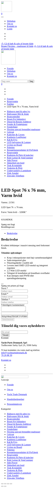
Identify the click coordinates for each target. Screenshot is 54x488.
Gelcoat (10, 132)
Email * (4, 294)
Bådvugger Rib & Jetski (18, 114)
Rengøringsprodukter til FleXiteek (22, 150)
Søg (31, 81)
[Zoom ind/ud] (2, 483)
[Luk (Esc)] (11, 483)
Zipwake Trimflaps (15, 176)
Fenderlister (12, 127)
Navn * (4, 288)
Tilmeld (5, 335)
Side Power (12, 160)
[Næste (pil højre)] (5, 486)
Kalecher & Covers (15, 134)
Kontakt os (12, 26)
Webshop (11, 21)
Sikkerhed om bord (15, 163)
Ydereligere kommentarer (12, 305)
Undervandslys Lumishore (19, 170)
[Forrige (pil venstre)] (2, 486)
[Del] (8, 483)
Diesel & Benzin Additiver (19, 122)
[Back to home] (6, 11)
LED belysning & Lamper (19, 142)
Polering (11, 147)
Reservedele (12, 101)
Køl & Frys (12, 140)
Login (9, 29)
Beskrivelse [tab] (12, 233)
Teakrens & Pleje (14, 168)
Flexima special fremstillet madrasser (23, 129)
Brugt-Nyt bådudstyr (16, 119)
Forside (10, 68)
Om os (10, 23)
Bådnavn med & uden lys (18, 111)
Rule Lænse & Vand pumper (20, 158)
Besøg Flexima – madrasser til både (17, 46)
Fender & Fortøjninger (17, 124)
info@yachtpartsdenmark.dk (14, 352)
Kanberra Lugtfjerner (16, 137)
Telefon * (5, 299)
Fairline (10, 104)
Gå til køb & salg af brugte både (18, 43)
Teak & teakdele (14, 165)
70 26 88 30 (6, 355)
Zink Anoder (13, 173)
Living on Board (14, 145)
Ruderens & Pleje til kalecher (20, 155)
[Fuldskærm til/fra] (5, 483)
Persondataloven (14, 404)
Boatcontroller (13, 116)
